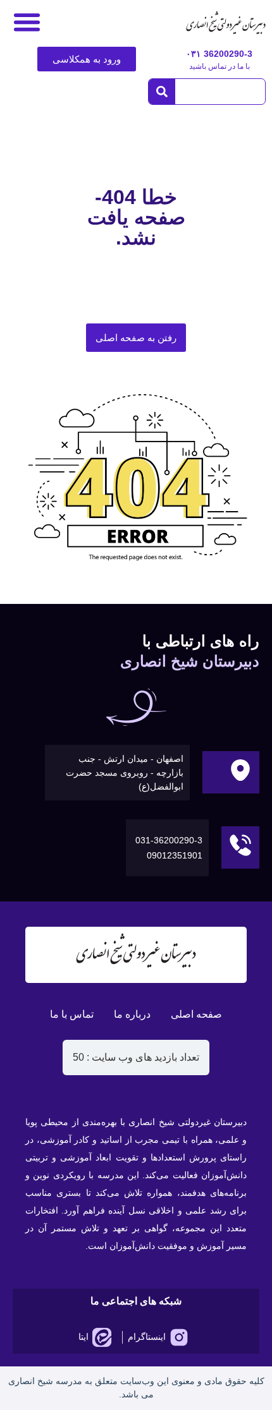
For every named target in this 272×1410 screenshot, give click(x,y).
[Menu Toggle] (27, 22)
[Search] (162, 91)
